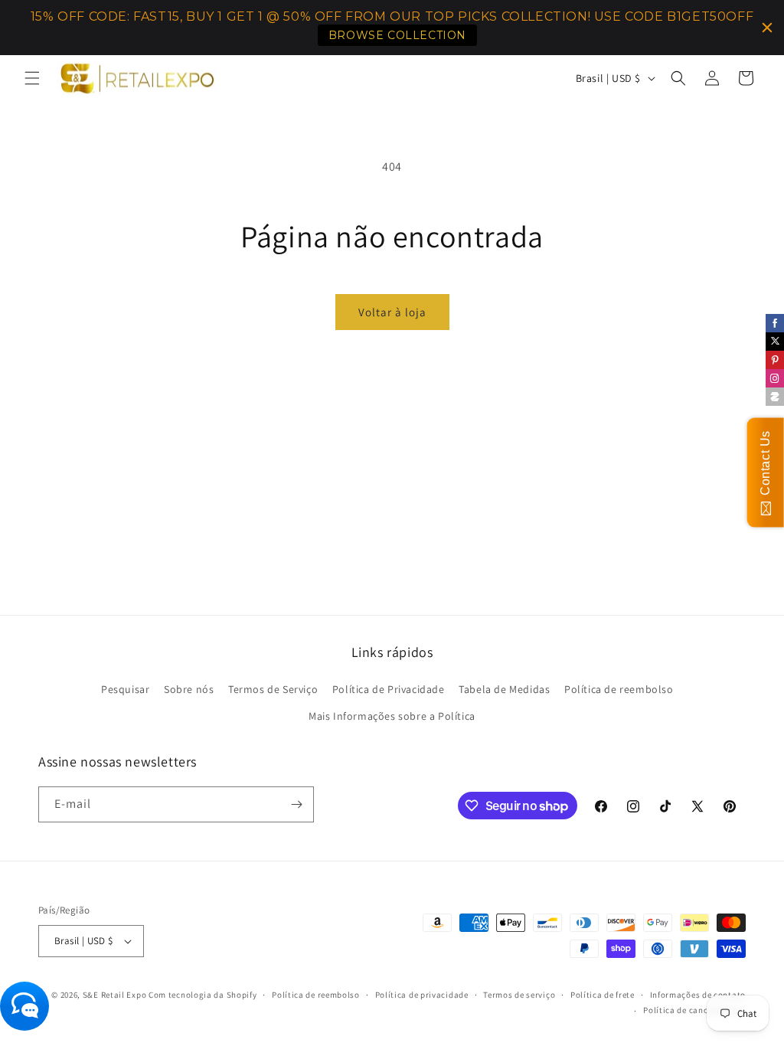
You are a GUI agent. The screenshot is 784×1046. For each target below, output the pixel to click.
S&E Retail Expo (115, 994)
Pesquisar (125, 689)
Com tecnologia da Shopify (203, 994)
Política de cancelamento (694, 1010)
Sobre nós (189, 689)
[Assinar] (296, 804)
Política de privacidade (422, 994)
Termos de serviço (519, 994)
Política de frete (602, 994)
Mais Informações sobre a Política (392, 716)
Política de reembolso (619, 689)
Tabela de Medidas (504, 689)
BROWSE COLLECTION (397, 35)
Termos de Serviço (273, 689)
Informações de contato (698, 994)
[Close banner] (767, 27)
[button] (32, 78)
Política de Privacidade (388, 689)
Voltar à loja (392, 312)
